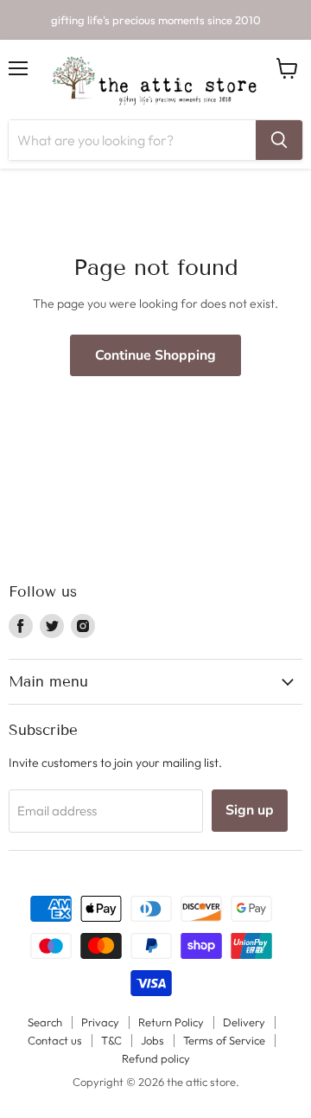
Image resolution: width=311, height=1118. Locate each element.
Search (45, 1022)
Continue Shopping (155, 355)
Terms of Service (224, 1040)
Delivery (244, 1022)
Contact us (55, 1040)
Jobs (152, 1040)
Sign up (249, 810)
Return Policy (171, 1022)
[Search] (279, 140)
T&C (111, 1040)
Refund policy (156, 1058)
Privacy (100, 1022)
